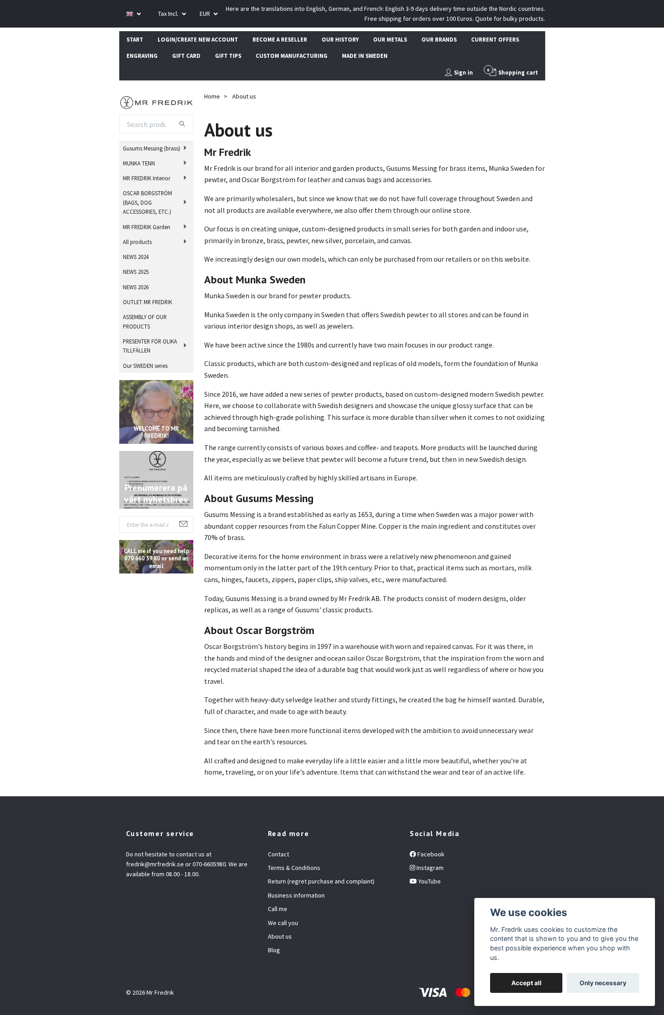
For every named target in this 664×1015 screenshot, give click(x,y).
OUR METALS (390, 39)
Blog (274, 950)
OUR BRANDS (439, 39)
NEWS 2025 (136, 271)
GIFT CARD (186, 55)
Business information (296, 895)
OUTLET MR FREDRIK (147, 301)
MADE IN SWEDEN (365, 55)
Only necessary (603, 983)
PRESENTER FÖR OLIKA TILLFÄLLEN (150, 346)
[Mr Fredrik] (156, 101)
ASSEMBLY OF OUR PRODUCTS (145, 321)
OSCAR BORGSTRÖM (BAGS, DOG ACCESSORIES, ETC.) (147, 202)
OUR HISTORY (340, 39)
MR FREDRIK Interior (146, 178)
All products (137, 241)
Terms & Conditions (294, 868)
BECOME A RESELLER (280, 39)
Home (212, 96)
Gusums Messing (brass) (151, 148)
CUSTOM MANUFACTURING (291, 55)
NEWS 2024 (136, 256)
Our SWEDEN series (145, 365)
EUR (205, 13)
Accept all (526, 983)
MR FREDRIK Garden (146, 226)
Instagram (429, 868)
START (134, 39)
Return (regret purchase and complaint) (321, 881)
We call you (283, 923)
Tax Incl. (169, 13)
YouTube (429, 881)
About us (280, 936)
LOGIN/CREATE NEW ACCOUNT (198, 39)
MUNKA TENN (139, 163)
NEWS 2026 (136, 287)
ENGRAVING (142, 55)
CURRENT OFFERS (495, 39)
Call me (277, 909)
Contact (278, 854)
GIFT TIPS (228, 55)
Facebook (430, 854)
